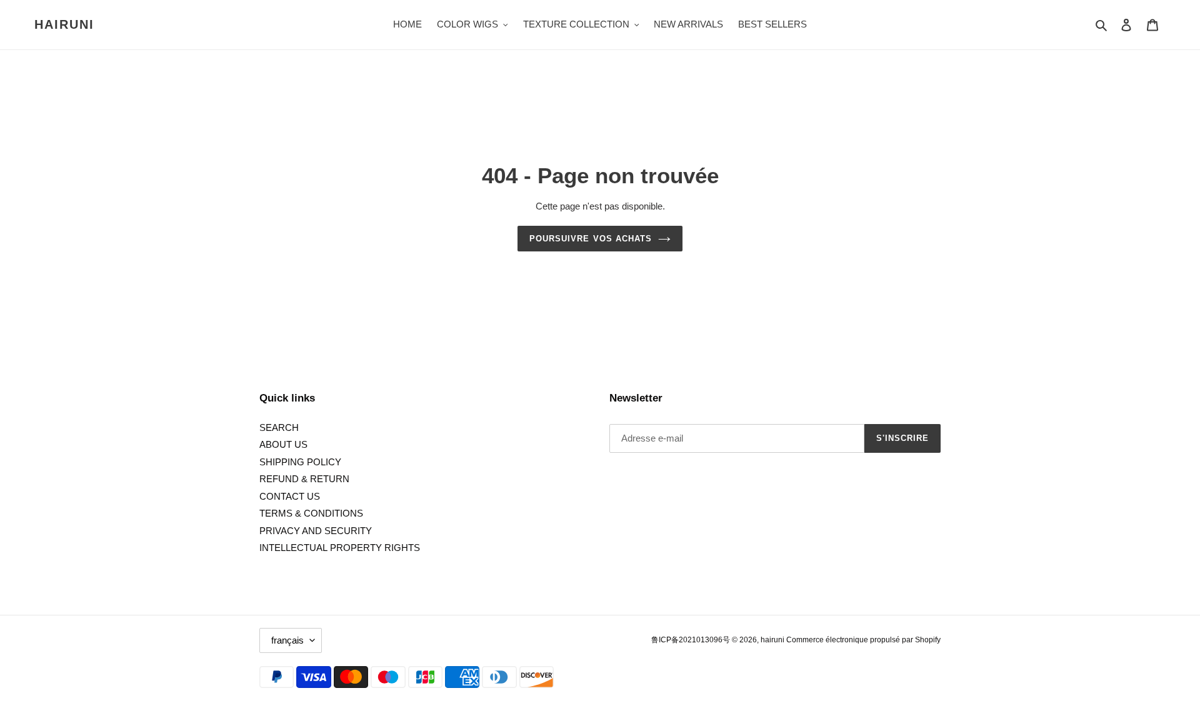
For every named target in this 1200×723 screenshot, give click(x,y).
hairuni (64, 24)
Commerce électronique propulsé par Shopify (863, 639)
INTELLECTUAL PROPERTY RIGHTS (339, 547)
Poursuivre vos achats (590, 238)
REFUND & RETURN (304, 478)
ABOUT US (283, 444)
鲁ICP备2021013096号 (691, 639)
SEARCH (279, 427)
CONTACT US (289, 496)
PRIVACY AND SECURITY (315, 530)
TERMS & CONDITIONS (311, 513)
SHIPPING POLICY (300, 462)
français (287, 640)
